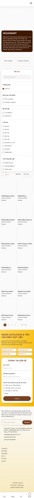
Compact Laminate (6, 198)
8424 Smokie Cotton (8, 244)
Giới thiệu (4, 451)
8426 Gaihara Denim (8, 220)
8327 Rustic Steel (7, 315)
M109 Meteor (22, 196)
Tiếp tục (17, 398)
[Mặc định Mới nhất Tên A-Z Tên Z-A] (27, 174)
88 (22, 325)
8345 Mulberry (6, 267)
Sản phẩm (15, 11)
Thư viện (4, 458)
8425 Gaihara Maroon (25, 220)
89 (25, 325)
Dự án (3, 456)
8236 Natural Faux (24, 315)
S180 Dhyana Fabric (8, 196)
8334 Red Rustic (23, 267)
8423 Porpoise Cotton (25, 244)
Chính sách (13, 485)
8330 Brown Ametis (24, 291)
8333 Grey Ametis (7, 291)
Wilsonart (3, 200)
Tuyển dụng (21, 485)
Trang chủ (4, 448)
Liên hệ (3, 461)
